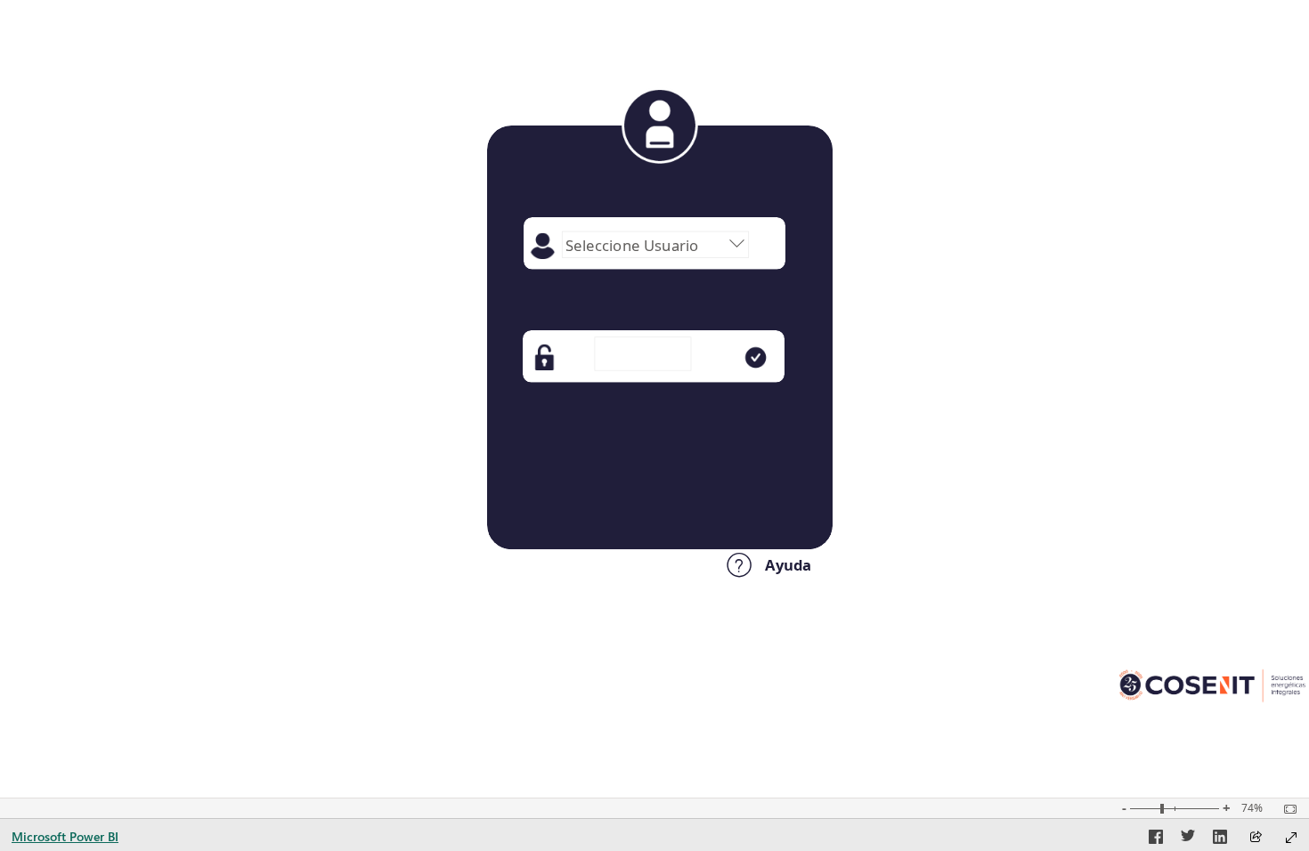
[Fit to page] (1286, 809)
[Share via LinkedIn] (1220, 839)
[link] (654, 498)
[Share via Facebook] (1156, 839)
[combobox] (655, 244)
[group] (655, 248)
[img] (660, 125)
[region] (654, 353)
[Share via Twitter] (1188, 839)
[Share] (1255, 838)
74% (1252, 808)
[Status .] (660, 432)
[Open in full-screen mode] (1291, 837)
